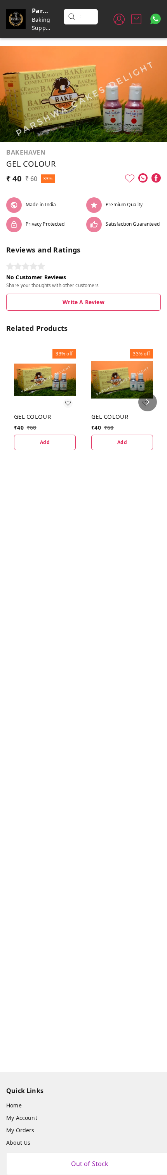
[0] (136, 19)
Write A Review (83, 302)
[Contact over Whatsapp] (155, 19)
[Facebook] (156, 178)
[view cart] (136, 19)
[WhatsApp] (143, 178)
